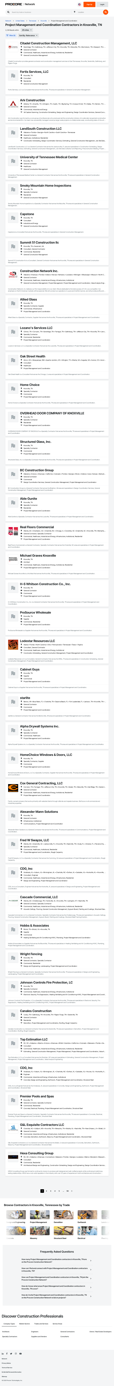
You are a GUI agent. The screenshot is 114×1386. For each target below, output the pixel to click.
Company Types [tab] (9, 1324)
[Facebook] (6, 1354)
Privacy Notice (6, 1363)
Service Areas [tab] (57, 1324)
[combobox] (89, 12)
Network (30, 4)
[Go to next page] (72, 1191)
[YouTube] (20, 1354)
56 (68, 1191)
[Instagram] (16, 1354)
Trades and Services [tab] (41, 1324)
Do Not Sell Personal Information (11, 1372)
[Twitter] (11, 1354)
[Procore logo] (13, 4)
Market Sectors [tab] (24, 1324)
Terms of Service (7, 1367)
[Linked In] (3, 1354)
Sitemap (4, 1376)
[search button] (105, 12)
